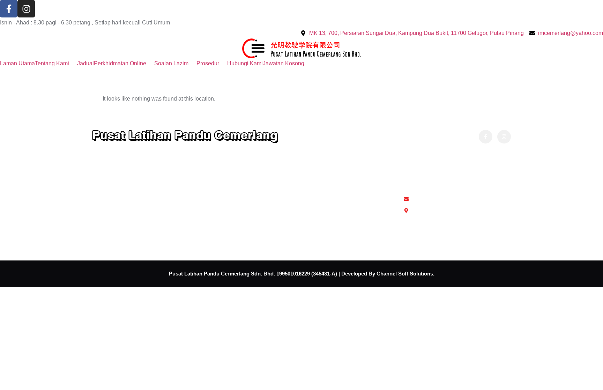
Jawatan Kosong (283, 63)
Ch (380, 274)
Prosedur (207, 63)
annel (390, 274)
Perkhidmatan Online (120, 63)
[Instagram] (26, 8)
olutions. (423, 274)
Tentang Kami (52, 63)
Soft (402, 274)
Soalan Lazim (171, 63)
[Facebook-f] (8, 8)
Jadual (85, 63)
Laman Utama (17, 63)
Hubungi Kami (245, 63)
